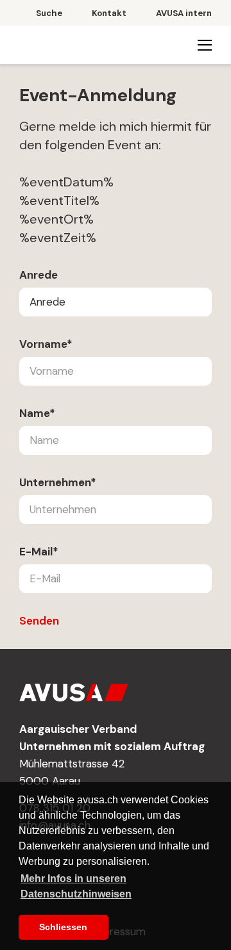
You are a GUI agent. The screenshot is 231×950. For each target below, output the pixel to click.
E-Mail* (38, 552)
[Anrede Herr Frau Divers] (115, 302)
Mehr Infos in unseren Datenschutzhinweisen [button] (76, 886)
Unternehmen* (57, 482)
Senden (39, 621)
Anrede (38, 275)
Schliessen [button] (63, 927)
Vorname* (46, 344)
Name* (37, 413)
